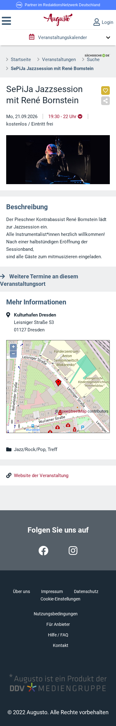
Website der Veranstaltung (41, 475)
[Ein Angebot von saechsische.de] (97, 53)
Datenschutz (86, 591)
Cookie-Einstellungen (60, 598)
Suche (93, 59)
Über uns (21, 591)
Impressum (52, 591)
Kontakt (60, 645)
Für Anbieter (58, 624)
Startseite (21, 59)
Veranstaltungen (59, 59)
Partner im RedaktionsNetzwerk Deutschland (62, 5)
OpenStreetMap (73, 411)
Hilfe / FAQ (58, 634)
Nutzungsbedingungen (56, 613)
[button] (6, 21)
